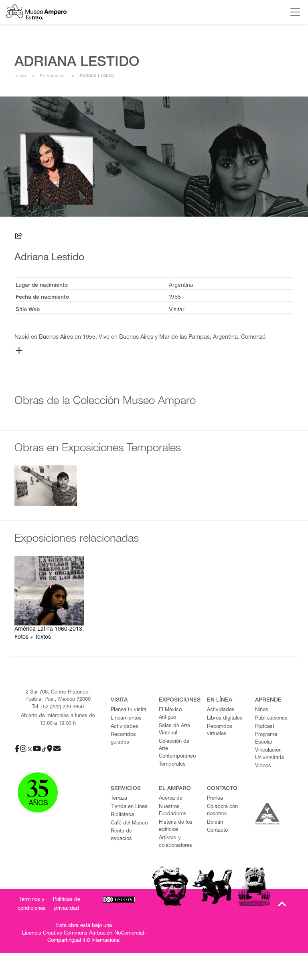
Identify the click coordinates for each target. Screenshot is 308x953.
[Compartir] (18, 237)
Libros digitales (225, 718)
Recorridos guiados (123, 738)
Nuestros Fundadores (172, 810)
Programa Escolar (266, 738)
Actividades (124, 727)
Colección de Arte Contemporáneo (177, 749)
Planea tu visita (128, 710)
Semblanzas (53, 75)
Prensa (215, 798)
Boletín (215, 822)
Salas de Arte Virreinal (174, 730)
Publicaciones (271, 718)
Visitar (176, 309)
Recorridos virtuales (219, 730)
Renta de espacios (121, 835)
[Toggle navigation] (293, 12)
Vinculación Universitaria (269, 754)
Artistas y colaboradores (175, 842)
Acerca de (170, 798)
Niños (261, 710)
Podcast (264, 727)
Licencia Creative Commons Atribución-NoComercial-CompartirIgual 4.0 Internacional (84, 937)
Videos (263, 766)
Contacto (217, 830)
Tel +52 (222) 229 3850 (58, 707)
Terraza (119, 798)
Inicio (20, 75)
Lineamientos (126, 718)
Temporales (172, 764)
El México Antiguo (170, 714)
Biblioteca (122, 815)
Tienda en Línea (129, 807)
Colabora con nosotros (222, 810)
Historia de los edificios (175, 826)
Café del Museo (129, 823)
